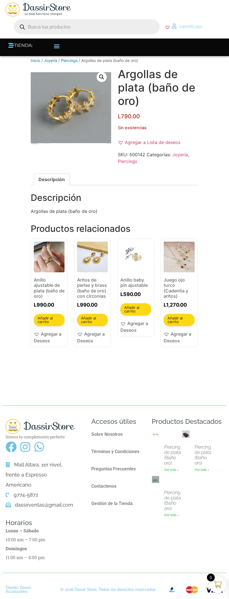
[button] (58, 45)
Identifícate (191, 26)
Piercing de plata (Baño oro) (172, 455)
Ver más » (171, 470)
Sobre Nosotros (107, 434)
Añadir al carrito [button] (45, 320)
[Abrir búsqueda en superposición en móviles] (87, 26)
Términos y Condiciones (115, 451)
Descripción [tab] (52, 179)
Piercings (69, 60)
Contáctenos (103, 486)
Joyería (50, 60)
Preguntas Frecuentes (113, 468)
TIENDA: (23, 45)
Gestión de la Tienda (112, 503)
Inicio (35, 60)
